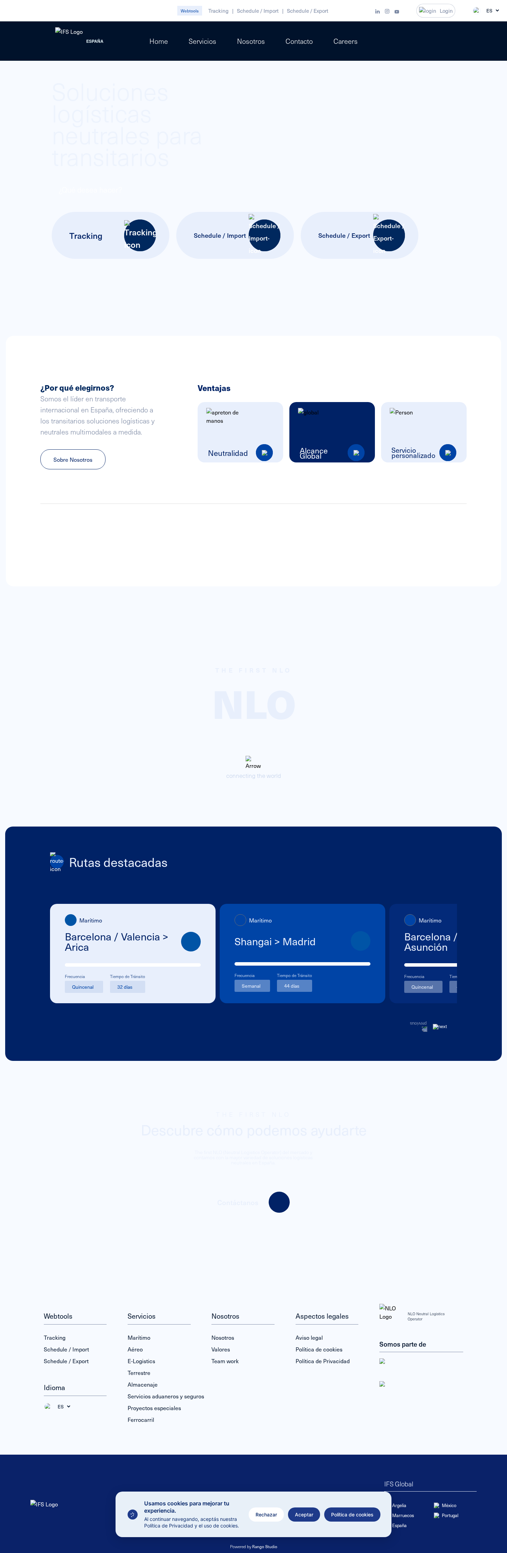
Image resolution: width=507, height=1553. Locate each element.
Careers (346, 41)
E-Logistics (141, 1361)
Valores (220, 1349)
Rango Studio (264, 1546)
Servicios (202, 41)
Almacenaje (143, 1384)
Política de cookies (352, 1514)
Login (446, 10)
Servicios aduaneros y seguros (166, 1396)
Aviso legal (309, 1337)
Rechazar (266, 1514)
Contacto (299, 41)
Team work (225, 1361)
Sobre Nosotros (72, 459)
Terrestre (139, 1372)
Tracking (218, 10)
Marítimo (139, 1337)
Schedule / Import (258, 10)
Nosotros (251, 41)
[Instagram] (387, 11)
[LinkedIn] (377, 11)
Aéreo (135, 1349)
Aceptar (304, 1514)
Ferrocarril (141, 1419)
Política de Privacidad (323, 1361)
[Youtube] (397, 11)
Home (158, 41)
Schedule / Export (307, 10)
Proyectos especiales (154, 1408)
